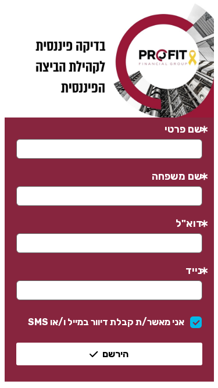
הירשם (115, 353)
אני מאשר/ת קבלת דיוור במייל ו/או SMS (106, 322)
